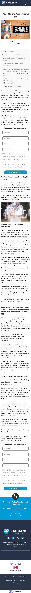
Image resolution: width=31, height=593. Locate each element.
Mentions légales (15, 583)
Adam (19, 42)
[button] (29, 3)
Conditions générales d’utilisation (15, 580)
